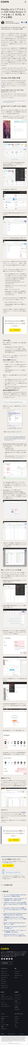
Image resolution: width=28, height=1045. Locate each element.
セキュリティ (22, 1033)
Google (16, 1020)
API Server (3, 979)
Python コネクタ (4, 977)
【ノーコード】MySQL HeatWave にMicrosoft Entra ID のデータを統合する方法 (15, 895)
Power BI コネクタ (4, 985)
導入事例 (2, 1018)
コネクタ (2, 995)
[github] (9, 959)
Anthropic (17, 1016)
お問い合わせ (5, 963)
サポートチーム (16, 820)
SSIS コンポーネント (18, 975)
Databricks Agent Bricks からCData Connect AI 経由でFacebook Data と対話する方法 (15, 914)
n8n (15, 1024)
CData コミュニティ (4, 1016)
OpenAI (16, 1026)
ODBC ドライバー (4, 971)
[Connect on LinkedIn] (26, 22)
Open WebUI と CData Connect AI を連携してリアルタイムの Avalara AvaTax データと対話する (15, 909)
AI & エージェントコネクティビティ (7, 999)
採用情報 (16, 1007)
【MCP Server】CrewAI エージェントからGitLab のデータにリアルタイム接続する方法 (15, 935)
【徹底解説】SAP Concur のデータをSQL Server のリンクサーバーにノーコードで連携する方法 (15, 919)
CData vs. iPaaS (4, 1004)
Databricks (17, 1018)
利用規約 (2, 1033)
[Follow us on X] (24, 22)
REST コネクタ (3, 981)
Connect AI (17, 973)
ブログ (2, 1020)
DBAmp (16, 977)
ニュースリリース (18, 997)
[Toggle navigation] (25, 2)
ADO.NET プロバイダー (5, 975)
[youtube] (7, 959)
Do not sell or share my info (14, 1043)
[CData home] (6, 2)
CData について (18, 995)
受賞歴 (16, 1001)
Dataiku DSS (3, 85)
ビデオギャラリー (4, 1028)
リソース (2, 1022)
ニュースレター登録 (4, 1024)
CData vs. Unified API (5, 1006)
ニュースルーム (17, 999)
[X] (4, 959)
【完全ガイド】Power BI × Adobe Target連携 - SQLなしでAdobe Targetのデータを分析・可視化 (15, 904)
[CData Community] (12, 959)
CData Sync (17, 971)
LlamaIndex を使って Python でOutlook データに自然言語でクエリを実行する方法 (15, 899)
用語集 (2, 1026)
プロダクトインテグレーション (6, 997)
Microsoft (16, 1022)
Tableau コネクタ (4, 987)
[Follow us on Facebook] (22, 22)
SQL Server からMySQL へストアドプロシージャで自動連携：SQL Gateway (15, 931)
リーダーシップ (17, 1003)
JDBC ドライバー (4, 973)
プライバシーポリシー (11, 1033)
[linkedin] (2, 959)
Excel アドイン (4, 983)
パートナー (3, 1002)
